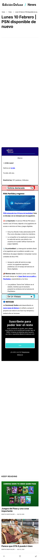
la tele (13, 168)
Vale (20, 345)
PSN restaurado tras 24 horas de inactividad (18, 213)
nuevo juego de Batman (11, 308)
